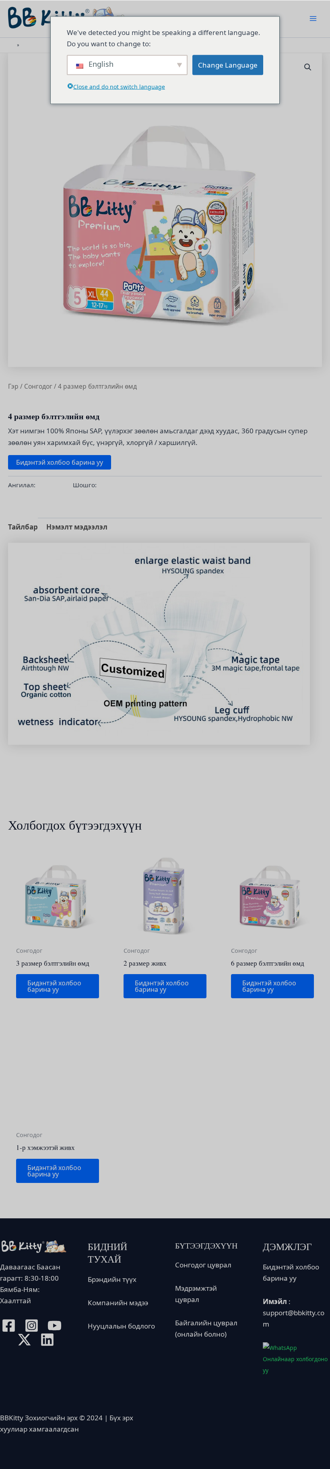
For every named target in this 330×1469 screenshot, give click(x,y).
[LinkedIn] (47, 1340)
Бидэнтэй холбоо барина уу (59, 462)
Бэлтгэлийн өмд (122, 485)
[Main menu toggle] (313, 19)
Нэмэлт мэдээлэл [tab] (76, 527)
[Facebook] (9, 1326)
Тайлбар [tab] (23, 527)
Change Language (228, 64)
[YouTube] (54, 1326)
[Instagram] (32, 1326)
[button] (308, 67)
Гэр (13, 386)
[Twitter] (24, 1340)
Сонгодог (38, 386)
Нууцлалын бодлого (121, 1326)
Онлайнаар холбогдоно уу (295, 1364)
